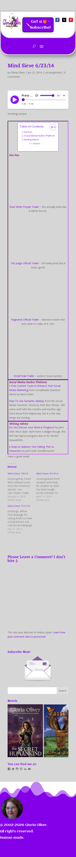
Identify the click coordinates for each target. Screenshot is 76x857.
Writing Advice (31, 139)
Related (36, 143)
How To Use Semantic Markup (26, 401)
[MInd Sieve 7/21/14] (22, 519)
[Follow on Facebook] (57, 20)
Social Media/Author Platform (39, 135)
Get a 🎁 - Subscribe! (40, 25)
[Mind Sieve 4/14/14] (50, 487)
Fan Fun (28, 132)
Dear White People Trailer (24, 207)
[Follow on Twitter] (64, 20)
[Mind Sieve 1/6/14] (22, 487)
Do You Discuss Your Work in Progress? (32, 427)
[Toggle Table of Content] (51, 127)
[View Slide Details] (25, 730)
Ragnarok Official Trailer (25, 319)
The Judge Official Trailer (25, 263)
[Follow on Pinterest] (71, 20)
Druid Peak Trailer (24, 376)
